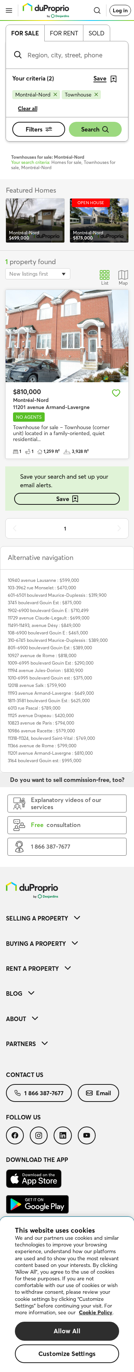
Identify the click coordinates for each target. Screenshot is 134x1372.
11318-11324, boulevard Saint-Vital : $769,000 (51, 738)
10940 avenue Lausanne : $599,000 (43, 580)
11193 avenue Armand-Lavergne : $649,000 (51, 693)
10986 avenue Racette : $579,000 (41, 730)
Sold (97, 33)
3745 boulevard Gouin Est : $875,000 (44, 602)
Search (90, 129)
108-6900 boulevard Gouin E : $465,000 (48, 633)
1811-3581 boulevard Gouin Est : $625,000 (49, 700)
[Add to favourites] (116, 393)
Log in (120, 10)
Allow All (67, 1331)
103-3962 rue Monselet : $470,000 (42, 587)
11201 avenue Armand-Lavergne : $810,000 (50, 753)
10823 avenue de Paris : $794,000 (41, 723)
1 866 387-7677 (44, 1093)
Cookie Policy (95, 1312)
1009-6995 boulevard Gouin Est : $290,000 (50, 663)
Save (62, 499)
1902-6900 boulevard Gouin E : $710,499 (48, 610)
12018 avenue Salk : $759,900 (37, 685)
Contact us (24, 1074)
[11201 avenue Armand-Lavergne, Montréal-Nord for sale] (67, 336)
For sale (25, 33)
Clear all (28, 108)
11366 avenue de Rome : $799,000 (42, 745)
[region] (67, 1294)
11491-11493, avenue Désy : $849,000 (44, 625)
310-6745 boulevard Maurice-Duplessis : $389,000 (58, 640)
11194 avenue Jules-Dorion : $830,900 (45, 670)
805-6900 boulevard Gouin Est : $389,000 (50, 647)
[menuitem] (67, 918)
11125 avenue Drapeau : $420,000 (41, 715)
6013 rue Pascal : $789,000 (34, 708)
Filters (34, 129)
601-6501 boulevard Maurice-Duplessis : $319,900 (57, 595)
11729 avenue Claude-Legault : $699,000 (48, 618)
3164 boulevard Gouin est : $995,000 (44, 760)
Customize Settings (67, 1353)
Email (103, 1093)
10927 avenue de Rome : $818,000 (42, 655)
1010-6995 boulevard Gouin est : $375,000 (50, 678)
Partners (21, 1044)
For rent (64, 33)
